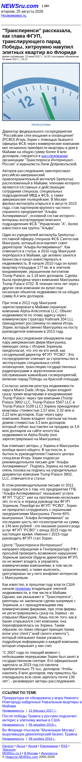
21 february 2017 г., (43, 710)
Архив (32, 746)
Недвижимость (13, 15)
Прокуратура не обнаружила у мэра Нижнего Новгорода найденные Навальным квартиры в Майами (42, 702)
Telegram (9, 749)
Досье (20, 746)
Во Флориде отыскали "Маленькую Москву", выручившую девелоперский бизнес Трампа (39, 732)
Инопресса (49, 753)
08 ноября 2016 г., (42, 738)
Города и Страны (41, 124)
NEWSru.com (19, 5)
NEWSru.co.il (11, 753)
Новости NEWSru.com (21, 757)
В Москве (31, 753)
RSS (64, 746)
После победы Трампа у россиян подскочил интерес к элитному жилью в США (39, 718)
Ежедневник (49, 746)
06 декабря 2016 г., (43, 724)
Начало (7, 746)
